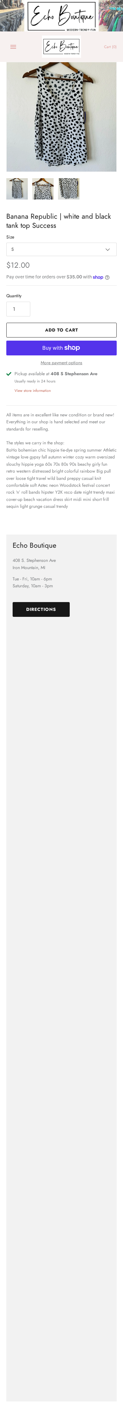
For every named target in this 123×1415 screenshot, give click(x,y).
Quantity (13, 296)
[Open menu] (13, 47)
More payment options (61, 363)
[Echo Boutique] (61, 47)
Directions (41, 609)
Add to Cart (61, 330)
